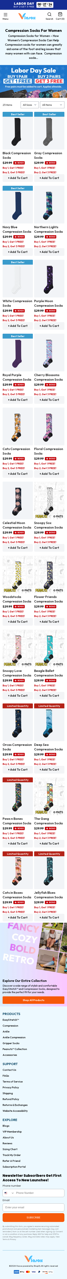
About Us (8, 1137)
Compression (10, 1025)
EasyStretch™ (11, 1019)
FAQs (6, 1075)
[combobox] (8, 1193)
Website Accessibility (15, 1110)
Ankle (6, 1031)
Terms (5, 1239)
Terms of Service (13, 1081)
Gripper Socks (11, 1043)
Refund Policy (11, 1099)
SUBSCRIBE (33, 1217)
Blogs (6, 1125)
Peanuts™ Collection (15, 1049)
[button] (5, 16)
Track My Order (12, 1155)
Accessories (10, 1054)
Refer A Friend (11, 1160)
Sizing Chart (10, 1149)
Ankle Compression (14, 1037)
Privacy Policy (11, 1087)
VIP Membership (12, 1131)
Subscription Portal (14, 1166)
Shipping (8, 1093)
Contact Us (9, 1069)
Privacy (13, 1239)
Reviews (7, 1143)
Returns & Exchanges (15, 1105)
